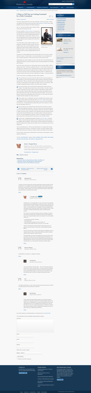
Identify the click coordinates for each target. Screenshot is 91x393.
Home (18, 10)
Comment (19, 318)
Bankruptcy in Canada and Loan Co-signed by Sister (27, 169)
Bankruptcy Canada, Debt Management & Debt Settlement (30, 161)
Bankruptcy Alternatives (42, 7)
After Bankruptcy (60, 27)
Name (18, 334)
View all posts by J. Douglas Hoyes (31, 152)
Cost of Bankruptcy (61, 24)
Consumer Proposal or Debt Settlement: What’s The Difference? (31, 160)
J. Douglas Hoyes (34, 196)
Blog (62, 7)
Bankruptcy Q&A (60, 29)
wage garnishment (39, 138)
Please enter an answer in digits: (23, 349)
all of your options (43, 118)
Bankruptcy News (61, 22)
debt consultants (44, 137)
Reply (19, 192)
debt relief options (24, 138)
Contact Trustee (70, 7)
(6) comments (51, 19)
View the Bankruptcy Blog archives (64, 75)
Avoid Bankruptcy (30, 10)
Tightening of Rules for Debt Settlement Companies (28, 162)
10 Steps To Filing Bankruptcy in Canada (46, 378)
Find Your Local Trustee (70, 1)
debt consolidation (36, 137)
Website (18, 344)
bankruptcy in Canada (42, 23)
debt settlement (32, 138)
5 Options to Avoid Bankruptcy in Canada (67, 40)
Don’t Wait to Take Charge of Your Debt (68, 49)
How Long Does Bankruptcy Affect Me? (45, 376)
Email (18, 339)
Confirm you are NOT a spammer (24, 358)
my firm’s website (42, 99)
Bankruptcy (20, 7)
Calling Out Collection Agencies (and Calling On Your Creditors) (65, 58)
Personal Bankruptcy (61, 18)
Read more (66, 43)
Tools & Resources (54, 7)
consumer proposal (29, 31)
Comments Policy (47, 313)
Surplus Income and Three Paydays (42, 169)
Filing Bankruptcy (30, 7)
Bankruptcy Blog (23, 10)
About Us (63, 1)
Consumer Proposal (61, 20)
